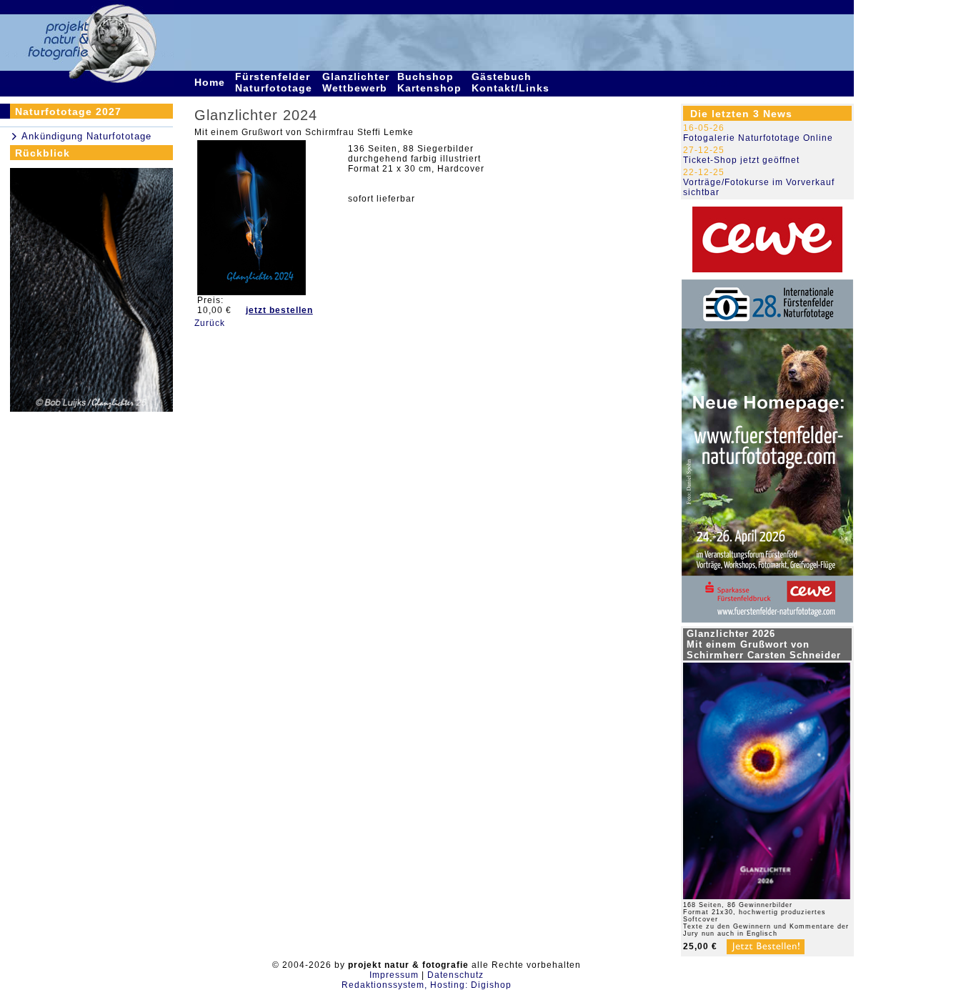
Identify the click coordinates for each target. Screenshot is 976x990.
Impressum (394, 975)
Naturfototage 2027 (68, 111)
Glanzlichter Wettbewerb (356, 82)
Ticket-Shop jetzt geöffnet (741, 160)
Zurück (209, 323)
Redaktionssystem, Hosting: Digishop (427, 985)
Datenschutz (455, 975)
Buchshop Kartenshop (431, 82)
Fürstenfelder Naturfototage (275, 82)
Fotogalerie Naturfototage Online (758, 138)
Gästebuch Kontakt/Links (512, 82)
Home (211, 82)
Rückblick (42, 153)
